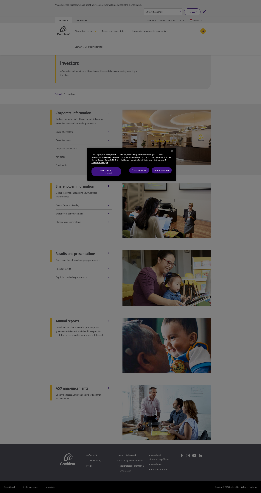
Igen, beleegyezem (161, 170)
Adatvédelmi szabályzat (99, 163)
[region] (131, 164)
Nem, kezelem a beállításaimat (106, 171)
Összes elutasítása (139, 170)
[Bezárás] (172, 151)
